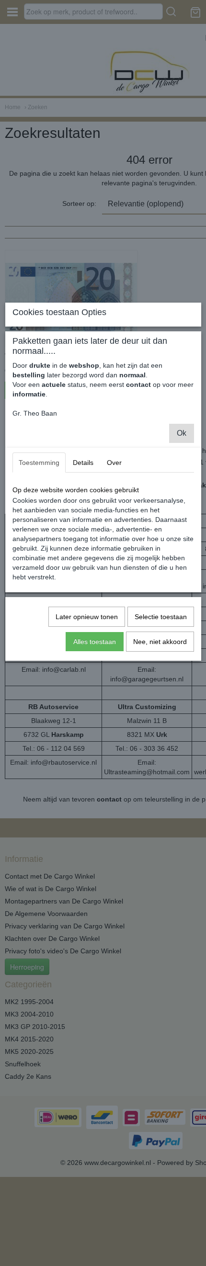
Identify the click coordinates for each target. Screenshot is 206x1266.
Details (83, 462)
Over (114, 462)
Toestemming (39, 462)
